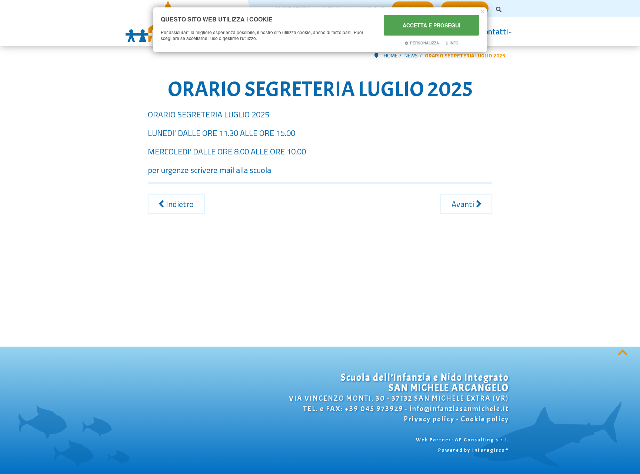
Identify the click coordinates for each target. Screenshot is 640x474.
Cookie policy (485, 419)
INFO (454, 43)
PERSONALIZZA (424, 43)
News (411, 55)
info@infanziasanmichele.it (459, 408)
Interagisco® (490, 450)
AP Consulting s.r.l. (482, 440)
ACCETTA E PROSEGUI (431, 25)
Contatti (494, 31)
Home (390, 55)
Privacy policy (429, 419)
